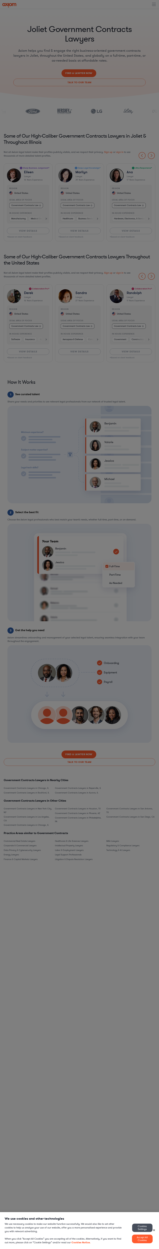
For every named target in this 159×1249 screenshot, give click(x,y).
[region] (79, 1230)
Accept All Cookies (142, 1239)
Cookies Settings (142, 1227)
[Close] (154, 1230)
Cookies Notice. (81, 1242)
